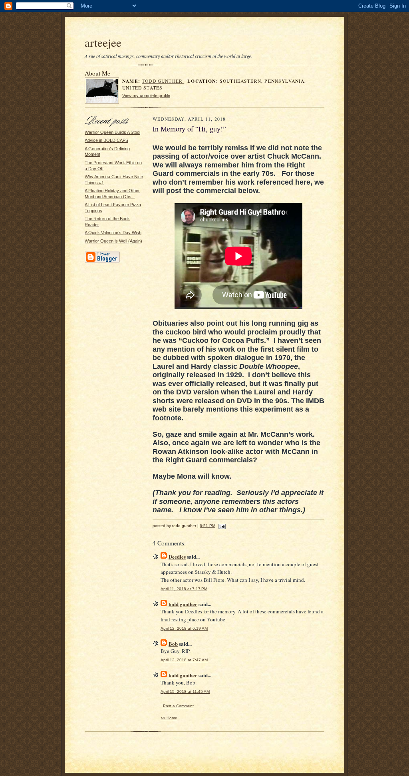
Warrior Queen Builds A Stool (112, 132)
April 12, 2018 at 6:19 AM (184, 628)
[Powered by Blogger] (102, 261)
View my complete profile (146, 95)
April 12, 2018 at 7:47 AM (184, 660)
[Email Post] (221, 525)
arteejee (103, 42)
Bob (173, 643)
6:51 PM (207, 525)
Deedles (177, 556)
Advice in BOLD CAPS (106, 140)
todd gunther (163, 81)
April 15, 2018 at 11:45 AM (185, 691)
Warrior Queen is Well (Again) (113, 241)
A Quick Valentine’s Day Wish (113, 232)
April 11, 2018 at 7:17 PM (184, 589)
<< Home (169, 718)
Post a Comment (178, 706)
